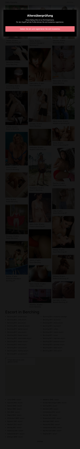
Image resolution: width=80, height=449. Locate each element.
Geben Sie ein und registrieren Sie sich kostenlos (40, 29)
